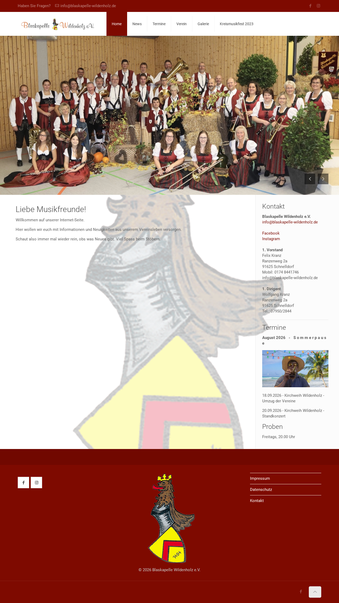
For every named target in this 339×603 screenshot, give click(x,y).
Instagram (271, 238)
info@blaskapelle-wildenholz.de (88, 5)
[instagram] (318, 5)
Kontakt (257, 500)
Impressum (260, 478)
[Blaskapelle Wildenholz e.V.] (58, 24)
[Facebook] (310, 5)
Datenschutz (261, 489)
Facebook (271, 233)
